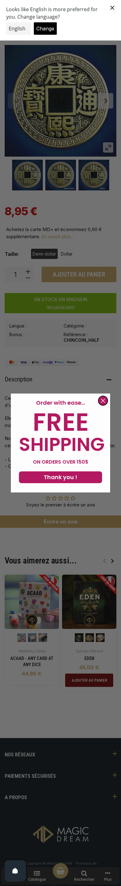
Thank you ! (60, 477)
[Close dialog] (103, 400)
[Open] (15, 870)
